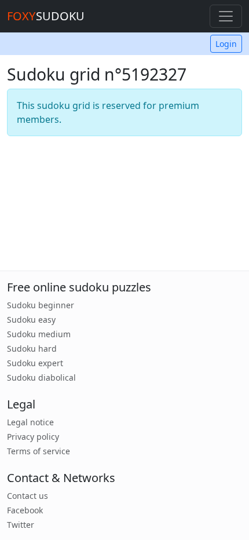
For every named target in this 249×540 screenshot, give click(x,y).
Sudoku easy (31, 319)
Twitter (20, 524)
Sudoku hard (32, 348)
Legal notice (30, 422)
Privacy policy (33, 436)
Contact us (27, 495)
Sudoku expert (35, 362)
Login (226, 43)
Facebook (25, 510)
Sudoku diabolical (41, 377)
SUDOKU (46, 16)
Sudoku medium (39, 334)
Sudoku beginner (40, 305)
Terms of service (38, 451)
